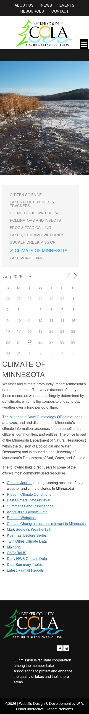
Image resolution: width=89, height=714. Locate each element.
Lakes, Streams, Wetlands (37, 234)
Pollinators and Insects (35, 220)
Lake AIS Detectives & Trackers (32, 203)
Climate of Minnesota (41, 250)
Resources (32, 11)
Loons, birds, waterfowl (35, 213)
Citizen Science (26, 194)
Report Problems (59, 708)
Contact (60, 11)
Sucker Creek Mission (33, 242)
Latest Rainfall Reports (25, 570)
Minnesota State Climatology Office (38, 416)
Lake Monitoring (27, 258)
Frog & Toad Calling (30, 227)
